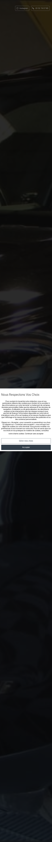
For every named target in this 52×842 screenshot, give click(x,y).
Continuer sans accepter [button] (34, 434)
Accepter (26, 447)
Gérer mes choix (26, 441)
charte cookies (18, 434)
